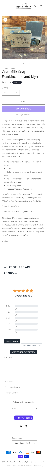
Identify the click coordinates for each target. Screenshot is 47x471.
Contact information (25, 466)
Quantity (5, 88)
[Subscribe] (36, 409)
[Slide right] (29, 63)
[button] (5, 6)
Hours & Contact (11, 393)
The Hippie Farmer (13, 462)
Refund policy (38, 466)
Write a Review (12, 341)
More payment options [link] (23, 115)
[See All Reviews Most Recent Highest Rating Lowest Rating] (31, 345)
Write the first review (23, 352)
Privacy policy (11, 466)
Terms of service (40, 462)
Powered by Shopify (25, 462)
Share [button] (6, 241)
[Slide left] (18, 63)
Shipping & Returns (13, 387)
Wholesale (9, 381)
